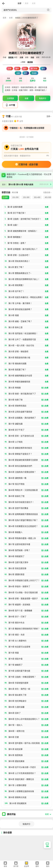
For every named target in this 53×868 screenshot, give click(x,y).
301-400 (37, 197)
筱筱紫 (11, 57)
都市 (17, 69)
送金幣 (26, 866)
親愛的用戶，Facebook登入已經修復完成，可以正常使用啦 (29, 175)
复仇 (43, 69)
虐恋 (25, 73)
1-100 (5, 197)
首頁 (5, 866)
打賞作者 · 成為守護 (28, 164)
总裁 (18, 73)
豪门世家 (34, 69)
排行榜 (15, 866)
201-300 (26, 197)
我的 (47, 866)
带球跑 (34, 73)
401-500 (48, 197)
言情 (9, 69)
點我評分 (26, 824)
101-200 (15, 197)
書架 (37, 866)
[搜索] (48, 10)
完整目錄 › (47, 192)
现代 (24, 69)
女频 (11, 18)
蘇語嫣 (30, 62)
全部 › (48, 116)
